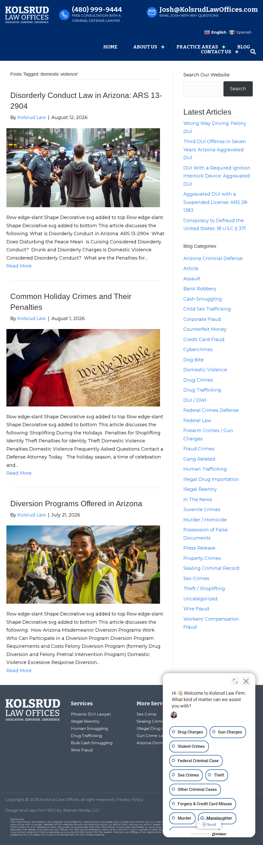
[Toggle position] (235, 681)
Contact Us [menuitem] (216, 51)
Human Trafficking (205, 469)
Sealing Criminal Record (211, 568)
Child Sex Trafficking (207, 309)
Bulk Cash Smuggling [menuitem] (91, 742)
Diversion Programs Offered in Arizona (76, 503)
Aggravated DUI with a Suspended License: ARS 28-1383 (216, 202)
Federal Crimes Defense (211, 410)
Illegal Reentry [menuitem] (85, 721)
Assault (191, 279)
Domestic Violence (205, 370)
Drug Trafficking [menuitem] (86, 735)
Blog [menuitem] (243, 47)
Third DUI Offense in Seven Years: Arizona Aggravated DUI (214, 150)
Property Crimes (202, 558)
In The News (197, 499)
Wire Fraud (196, 609)
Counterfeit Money (205, 329)
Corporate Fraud (202, 319)
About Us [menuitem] (145, 47)
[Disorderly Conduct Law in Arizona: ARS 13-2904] (83, 167)
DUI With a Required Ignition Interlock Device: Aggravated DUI (216, 176)
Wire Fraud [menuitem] (81, 750)
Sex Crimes (196, 578)
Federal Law (197, 420)
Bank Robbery (199, 289)
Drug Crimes (198, 380)
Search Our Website (206, 75)
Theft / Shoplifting (204, 588)
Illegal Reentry (200, 489)
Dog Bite (193, 360)
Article (190, 268)
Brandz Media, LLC (81, 810)
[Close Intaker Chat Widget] (246, 681)
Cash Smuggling (202, 299)
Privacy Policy (130, 799)
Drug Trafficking (202, 390)
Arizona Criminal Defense (213, 258)
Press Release (199, 548)
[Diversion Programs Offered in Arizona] (83, 564)
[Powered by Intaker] (219, 834)
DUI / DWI (194, 400)
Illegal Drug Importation (211, 479)
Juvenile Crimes (201, 509)
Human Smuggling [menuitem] (89, 728)
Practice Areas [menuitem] (197, 47)
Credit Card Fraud (203, 339)
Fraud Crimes (198, 449)
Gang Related (199, 459)
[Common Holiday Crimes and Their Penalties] (83, 367)
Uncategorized (200, 599)
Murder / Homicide (205, 520)
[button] (162, 47)
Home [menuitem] (110, 47)
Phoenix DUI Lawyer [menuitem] (91, 714)
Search (238, 89)
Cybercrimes (198, 349)
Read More (19, 266)
